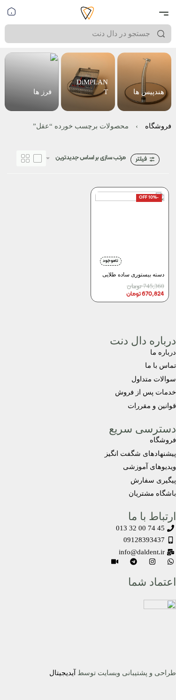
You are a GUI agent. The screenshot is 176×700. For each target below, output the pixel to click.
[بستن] (167, 34)
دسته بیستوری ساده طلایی (133, 274)
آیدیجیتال (62, 673)
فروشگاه (158, 126)
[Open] (164, 13)
